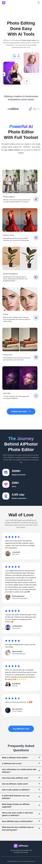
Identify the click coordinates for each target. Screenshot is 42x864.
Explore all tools (19, 411)
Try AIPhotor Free (21, 729)
